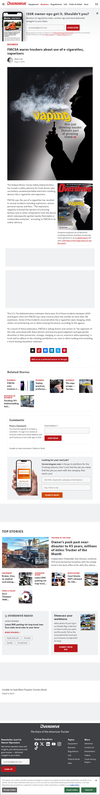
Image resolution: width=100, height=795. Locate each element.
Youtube (27, 638)
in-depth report (81, 237)
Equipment (7, 573)
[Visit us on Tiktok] (36, 747)
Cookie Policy (74, 785)
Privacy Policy (49, 34)
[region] (50, 786)
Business (12, 44)
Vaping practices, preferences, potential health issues (42, 386)
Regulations (74, 573)
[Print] (32, 350)
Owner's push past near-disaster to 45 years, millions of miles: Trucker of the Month (74, 548)
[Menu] (3, 4)
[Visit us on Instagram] (59, 743)
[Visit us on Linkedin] (48, 743)
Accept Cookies (72, 790)
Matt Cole (18, 59)
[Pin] (64, 350)
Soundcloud (22, 643)
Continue (53, 438)
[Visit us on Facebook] (36, 743)
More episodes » (12, 632)
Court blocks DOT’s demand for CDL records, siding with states (75, 579)
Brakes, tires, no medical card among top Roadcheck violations (9, 579)
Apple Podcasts (13, 638)
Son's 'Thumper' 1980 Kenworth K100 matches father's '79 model (9, 596)
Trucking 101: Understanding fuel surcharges (11, 403)
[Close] (96, 780)
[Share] (45, 350)
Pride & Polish (8, 591)
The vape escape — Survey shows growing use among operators (71, 386)
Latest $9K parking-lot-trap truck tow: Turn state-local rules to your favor (41, 580)
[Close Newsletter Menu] (97, 13)
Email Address (51, 426)
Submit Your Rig (66, 648)
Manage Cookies (10, 790)
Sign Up (9, 769)
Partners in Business (9, 397)
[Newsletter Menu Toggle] (96, 4)
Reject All (88, 790)
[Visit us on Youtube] (53, 743)
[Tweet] (58, 350)
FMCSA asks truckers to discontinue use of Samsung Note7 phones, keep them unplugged (13, 386)
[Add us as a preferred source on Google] (39, 350)
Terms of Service (62, 34)
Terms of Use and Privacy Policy (63, 33)
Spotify (10, 643)
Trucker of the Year (61, 538)
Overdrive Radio (40, 574)
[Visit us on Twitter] (42, 743)
